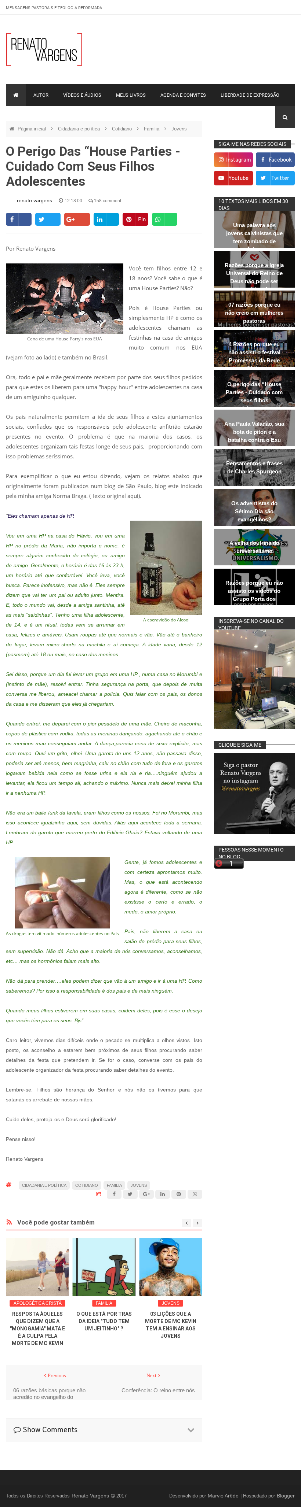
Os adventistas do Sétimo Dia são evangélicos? (254, 511)
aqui (132, 495)
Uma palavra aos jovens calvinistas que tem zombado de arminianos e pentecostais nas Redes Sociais (254, 245)
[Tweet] (48, 219)
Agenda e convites (183, 95)
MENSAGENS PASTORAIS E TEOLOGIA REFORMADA (54, 7)
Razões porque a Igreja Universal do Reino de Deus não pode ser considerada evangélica (254, 281)
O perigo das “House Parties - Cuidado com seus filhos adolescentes (254, 396)
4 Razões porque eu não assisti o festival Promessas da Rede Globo (254, 356)
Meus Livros (131, 95)
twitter (280, 178)
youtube (238, 178)
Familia (152, 129)
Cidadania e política (79, 129)
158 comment (107, 200)
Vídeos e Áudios (82, 95)
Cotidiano (122, 129)
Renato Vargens (91, 1496)
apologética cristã (38, 1303)
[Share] (18, 219)
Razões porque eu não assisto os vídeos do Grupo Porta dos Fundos (254, 595)
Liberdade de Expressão (250, 95)
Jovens (179, 129)
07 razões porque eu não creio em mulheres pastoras (254, 313)
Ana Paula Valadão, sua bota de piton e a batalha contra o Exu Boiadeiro (254, 436)
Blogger (286, 1496)
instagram (238, 160)
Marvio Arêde (224, 1496)
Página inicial (32, 129)
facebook (280, 160)
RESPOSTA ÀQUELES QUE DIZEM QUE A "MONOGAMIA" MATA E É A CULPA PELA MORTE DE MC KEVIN (37, 1328)
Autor (40, 95)
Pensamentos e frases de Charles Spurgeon (254, 467)
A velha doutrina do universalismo (254, 547)
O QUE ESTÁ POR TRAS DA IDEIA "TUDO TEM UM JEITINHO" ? (104, 1321)
